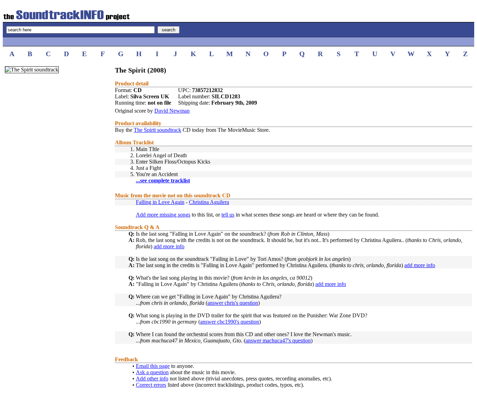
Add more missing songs (163, 215)
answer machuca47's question (278, 340)
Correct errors (151, 385)
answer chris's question (232, 303)
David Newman (172, 111)
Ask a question (152, 372)
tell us (227, 215)
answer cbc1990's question (229, 322)
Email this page (153, 366)
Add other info (152, 378)
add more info (169, 246)
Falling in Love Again (160, 202)
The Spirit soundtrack (157, 130)
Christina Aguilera (209, 202)
